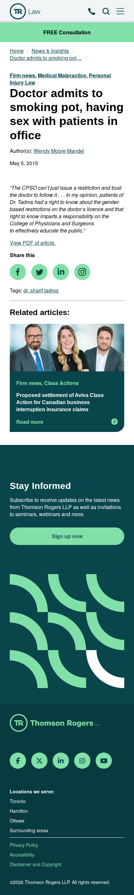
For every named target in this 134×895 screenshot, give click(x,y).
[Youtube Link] (104, 760)
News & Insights (50, 50)
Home (17, 50)
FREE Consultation (67, 32)
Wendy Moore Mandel (59, 150)
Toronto (18, 801)
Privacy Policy (24, 845)
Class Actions (61, 383)
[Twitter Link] (39, 760)
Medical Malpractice (62, 75)
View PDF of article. (33, 242)
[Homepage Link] (67, 723)
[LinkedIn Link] (61, 760)
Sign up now (67, 536)
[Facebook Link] (18, 760)
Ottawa (17, 820)
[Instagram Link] (82, 760)
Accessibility (22, 854)
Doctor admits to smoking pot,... (46, 58)
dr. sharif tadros (41, 290)
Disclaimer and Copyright (35, 864)
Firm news (22, 75)
